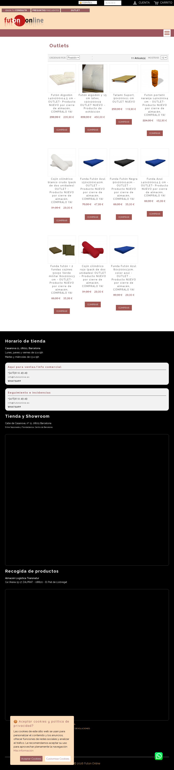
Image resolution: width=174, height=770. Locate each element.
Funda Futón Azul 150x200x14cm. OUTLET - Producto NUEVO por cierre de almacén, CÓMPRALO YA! (93, 189)
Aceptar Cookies (31, 758)
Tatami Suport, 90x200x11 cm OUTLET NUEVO (123, 98)
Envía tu (16, 10)
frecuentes (45, 10)
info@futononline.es (18, 377)
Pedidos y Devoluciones (77, 728)
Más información (23, 750)
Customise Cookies (57, 758)
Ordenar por (57, 57)
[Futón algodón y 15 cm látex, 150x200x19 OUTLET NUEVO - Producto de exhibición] (93, 78)
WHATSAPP (14, 381)
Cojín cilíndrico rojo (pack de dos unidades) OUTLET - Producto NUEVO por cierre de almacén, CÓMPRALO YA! (92, 276)
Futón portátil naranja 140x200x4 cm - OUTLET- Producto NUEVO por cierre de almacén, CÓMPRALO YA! (154, 105)
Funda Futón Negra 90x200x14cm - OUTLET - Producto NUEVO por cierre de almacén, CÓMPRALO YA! (124, 189)
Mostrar (153, 57)
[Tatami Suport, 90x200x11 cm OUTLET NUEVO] (124, 78)
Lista (94, 57)
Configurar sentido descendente (82, 57)
